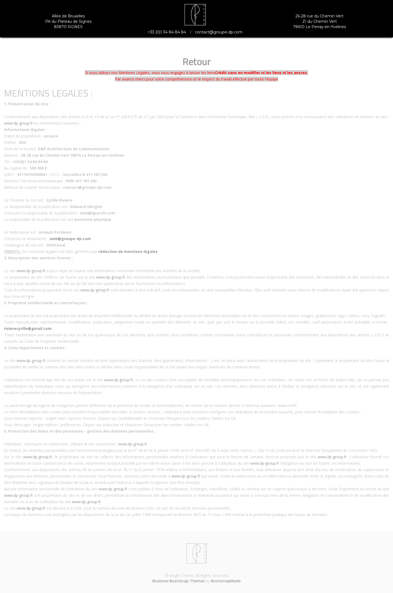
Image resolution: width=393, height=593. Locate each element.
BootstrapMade (226, 580)
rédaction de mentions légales (128, 251)
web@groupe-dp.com (70, 238)
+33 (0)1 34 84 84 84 (167, 32)
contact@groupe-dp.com (218, 32)
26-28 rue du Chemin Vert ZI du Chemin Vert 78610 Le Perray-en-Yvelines (319, 21)
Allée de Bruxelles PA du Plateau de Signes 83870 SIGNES (68, 21)
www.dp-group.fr (18, 123)
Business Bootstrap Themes (178, 580)
